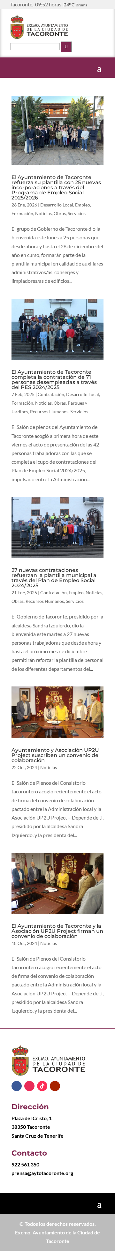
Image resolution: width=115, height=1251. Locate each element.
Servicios (77, 213)
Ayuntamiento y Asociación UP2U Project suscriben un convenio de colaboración (55, 755)
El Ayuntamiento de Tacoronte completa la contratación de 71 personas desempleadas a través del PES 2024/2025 (54, 379)
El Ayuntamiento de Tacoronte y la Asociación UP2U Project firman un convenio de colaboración (57, 931)
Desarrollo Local (56, 204)
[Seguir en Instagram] (29, 1086)
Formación (22, 213)
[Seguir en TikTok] (42, 1086)
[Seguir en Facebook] (17, 1086)
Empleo (82, 204)
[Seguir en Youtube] (55, 1086)
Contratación (51, 394)
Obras (60, 213)
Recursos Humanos (49, 411)
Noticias (43, 213)
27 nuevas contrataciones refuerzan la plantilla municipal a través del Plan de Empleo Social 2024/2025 (54, 577)
